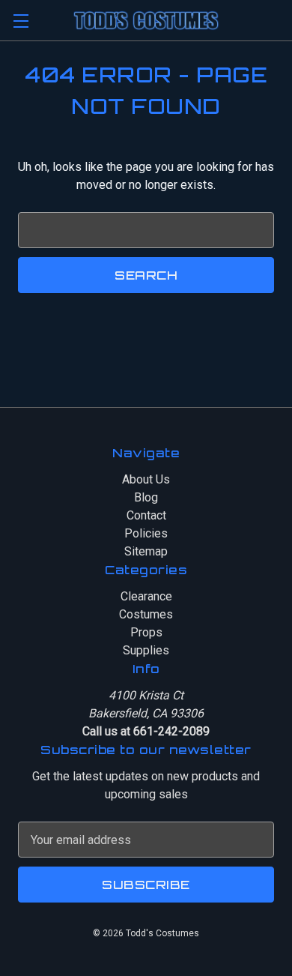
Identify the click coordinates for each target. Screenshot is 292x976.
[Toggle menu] (20, 20)
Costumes (146, 614)
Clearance (146, 596)
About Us (146, 479)
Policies (146, 533)
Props (146, 632)
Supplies (146, 650)
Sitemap (146, 551)
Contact (146, 515)
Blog (146, 497)
